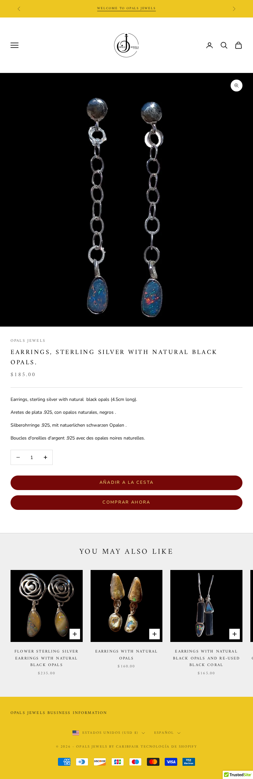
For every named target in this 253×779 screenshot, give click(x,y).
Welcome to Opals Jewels (126, 8)
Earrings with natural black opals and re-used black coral (206, 659)
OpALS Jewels (28, 340)
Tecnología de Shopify (169, 747)
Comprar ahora (126, 502)
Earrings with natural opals (126, 655)
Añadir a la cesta (126, 482)
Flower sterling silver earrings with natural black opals (46, 659)
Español (164, 733)
